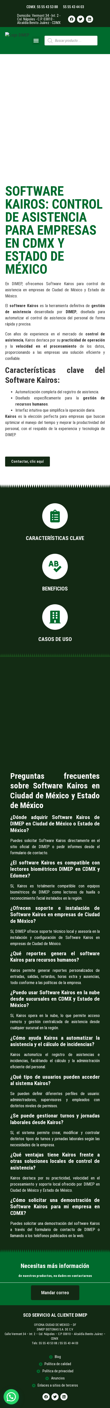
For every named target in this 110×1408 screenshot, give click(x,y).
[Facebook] (71, 19)
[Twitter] (80, 19)
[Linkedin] (89, 19)
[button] (36, 40)
